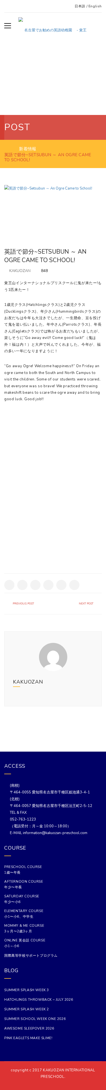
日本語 (80, 6)
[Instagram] (91, 681)
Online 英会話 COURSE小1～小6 (24, 943)
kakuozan (20, 270)
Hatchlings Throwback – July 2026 (38, 999)
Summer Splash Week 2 (26, 1009)
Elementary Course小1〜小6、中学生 (23, 914)
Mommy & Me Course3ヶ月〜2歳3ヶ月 (24, 928)
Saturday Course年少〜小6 (21, 899)
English (95, 6)
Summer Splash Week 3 (26, 990)
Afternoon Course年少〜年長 (23, 884)
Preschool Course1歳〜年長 (23, 870)
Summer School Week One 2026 (35, 1019)
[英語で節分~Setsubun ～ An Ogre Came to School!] (53, 208)
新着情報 (27, 149)
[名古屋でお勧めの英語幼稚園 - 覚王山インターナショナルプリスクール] (53, 25)
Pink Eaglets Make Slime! (28, 1038)
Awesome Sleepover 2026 (29, 1028)
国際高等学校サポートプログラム (31, 955)
